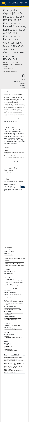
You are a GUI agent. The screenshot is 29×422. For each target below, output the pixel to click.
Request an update (22, 86)
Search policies (8, 349)
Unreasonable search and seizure (13, 309)
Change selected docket (10, 184)
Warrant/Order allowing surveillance (13, 329)
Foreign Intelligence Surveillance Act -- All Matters (15, 259)
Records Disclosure (9, 347)
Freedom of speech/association (12, 308)
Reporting (7, 336)
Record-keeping (8, 346)
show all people (14, 161)
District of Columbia (9, 251)
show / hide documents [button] (10, 173)
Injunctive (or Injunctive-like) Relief (13, 318)
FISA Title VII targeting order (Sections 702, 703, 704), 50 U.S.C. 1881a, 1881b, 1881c (14, 303)
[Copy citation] (24, 355)
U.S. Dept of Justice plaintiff (11, 286)
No (10, 290)
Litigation (7, 332)
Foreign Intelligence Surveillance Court (14, 265)
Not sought (18, 294)
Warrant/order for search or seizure (13, 337)
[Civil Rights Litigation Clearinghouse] (9, 3)
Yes (12, 273)
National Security (9, 255)
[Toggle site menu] (26, 3)
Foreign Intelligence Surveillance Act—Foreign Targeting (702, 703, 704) (14, 262)
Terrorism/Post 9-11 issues (11, 350)
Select (23, 187)
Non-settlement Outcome (11, 319)
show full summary (14, 118)
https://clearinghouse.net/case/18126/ (13, 370)
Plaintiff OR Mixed (16, 325)
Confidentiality (8, 345)
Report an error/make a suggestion (19, 82)
